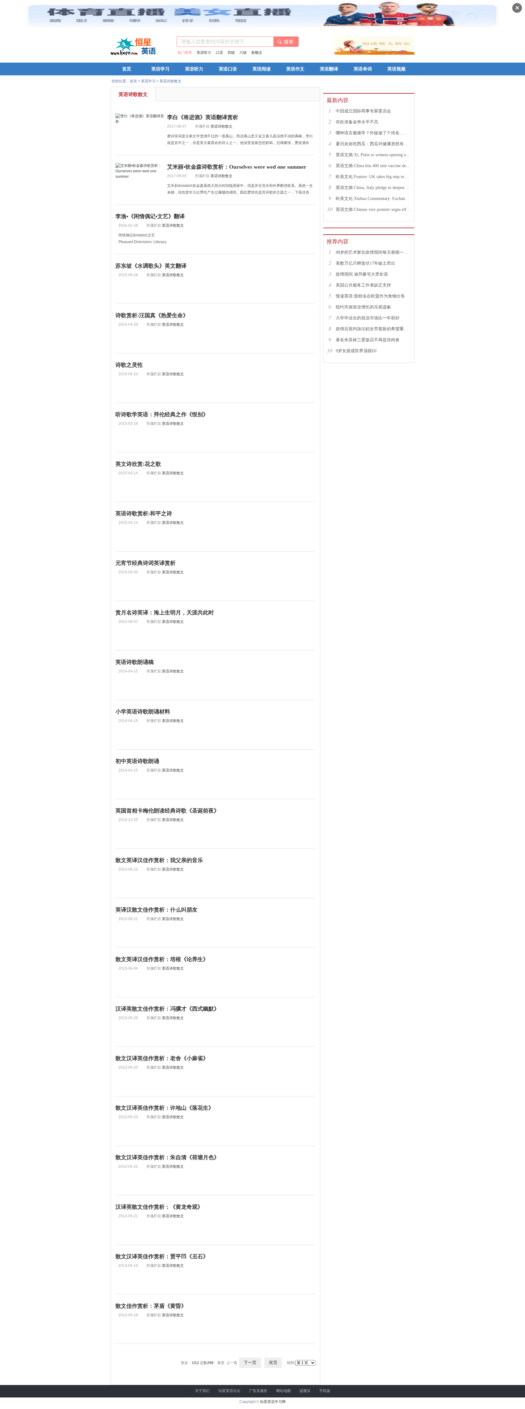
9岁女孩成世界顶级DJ (356, 351)
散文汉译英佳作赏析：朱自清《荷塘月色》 (167, 1157)
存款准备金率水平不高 (357, 122)
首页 (126, 69)
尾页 (273, 1362)
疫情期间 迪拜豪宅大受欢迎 (362, 274)
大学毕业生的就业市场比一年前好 (368, 318)
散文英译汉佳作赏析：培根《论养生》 (161, 959)
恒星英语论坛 (229, 1391)
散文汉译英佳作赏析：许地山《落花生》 (164, 1108)
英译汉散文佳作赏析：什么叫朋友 (156, 910)
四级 (231, 52)
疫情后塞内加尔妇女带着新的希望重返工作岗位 (373, 329)
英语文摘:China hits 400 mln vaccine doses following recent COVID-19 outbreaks (373, 165)
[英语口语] (374, 53)
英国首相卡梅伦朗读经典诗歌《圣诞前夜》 (167, 811)
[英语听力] (347, 53)
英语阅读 (261, 69)
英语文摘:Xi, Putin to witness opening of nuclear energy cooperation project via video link (373, 155)
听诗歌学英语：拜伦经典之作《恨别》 (161, 414)
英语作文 (295, 69)
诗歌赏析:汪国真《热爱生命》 (151, 315)
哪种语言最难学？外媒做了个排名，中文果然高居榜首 (373, 133)
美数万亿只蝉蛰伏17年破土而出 (365, 263)
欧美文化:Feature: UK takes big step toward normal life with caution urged (373, 176)
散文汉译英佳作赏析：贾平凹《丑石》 (161, 1256)
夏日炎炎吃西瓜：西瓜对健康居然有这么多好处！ (373, 144)
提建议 (305, 1391)
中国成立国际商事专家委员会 (363, 111)
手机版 (324, 1391)
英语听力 (204, 52)
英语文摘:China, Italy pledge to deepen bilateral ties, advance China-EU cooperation (373, 187)
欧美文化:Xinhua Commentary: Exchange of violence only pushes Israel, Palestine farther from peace (373, 198)
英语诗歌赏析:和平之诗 (143, 513)
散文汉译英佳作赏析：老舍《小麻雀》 (161, 1058)
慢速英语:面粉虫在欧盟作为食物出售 (370, 296)
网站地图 (283, 1391)
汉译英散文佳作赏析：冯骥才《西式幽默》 (167, 1009)
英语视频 (396, 69)
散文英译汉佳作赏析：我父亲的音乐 (159, 860)
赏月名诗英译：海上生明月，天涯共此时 (164, 613)
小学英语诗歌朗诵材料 (142, 712)
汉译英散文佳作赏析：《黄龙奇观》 (159, 1207)
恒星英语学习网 (273, 1402)
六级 (243, 52)
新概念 (256, 52)
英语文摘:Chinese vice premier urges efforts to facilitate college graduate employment (373, 209)
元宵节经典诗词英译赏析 (145, 563)
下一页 (250, 1362)
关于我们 (202, 1391)
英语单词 (363, 69)
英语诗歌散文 (170, 81)
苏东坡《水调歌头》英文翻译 (151, 266)
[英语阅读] (401, 53)
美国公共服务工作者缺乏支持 (363, 285)
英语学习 (160, 69)
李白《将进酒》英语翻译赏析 (202, 117)
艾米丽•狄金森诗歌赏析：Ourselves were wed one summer (236, 167)
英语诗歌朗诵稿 (134, 662)
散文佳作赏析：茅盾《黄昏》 (151, 1306)
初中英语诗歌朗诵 (137, 761)
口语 (219, 52)
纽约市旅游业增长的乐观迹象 (363, 307)
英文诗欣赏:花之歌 (138, 464)
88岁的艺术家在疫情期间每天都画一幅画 (373, 252)
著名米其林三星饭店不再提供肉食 (368, 340)
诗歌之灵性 (129, 365)
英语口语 (228, 69)
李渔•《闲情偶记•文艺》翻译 (150, 216)
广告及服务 (258, 1391)
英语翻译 (329, 69)
